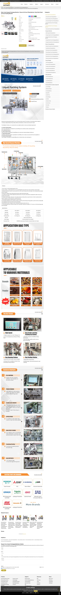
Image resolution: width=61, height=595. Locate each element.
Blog (37, 578)
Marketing (37, 592)
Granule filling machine (4, 581)
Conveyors (14, 584)
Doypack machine (15, 578)
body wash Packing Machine (13, 539)
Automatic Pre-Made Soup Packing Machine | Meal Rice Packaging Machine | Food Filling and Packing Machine (26, 525)
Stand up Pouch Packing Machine (6, 541)
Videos (38, 581)
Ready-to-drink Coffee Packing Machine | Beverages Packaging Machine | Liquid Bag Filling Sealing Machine (33, 525)
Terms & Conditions (12, 568)
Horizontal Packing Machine (9, 7)
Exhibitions (38, 584)
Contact (57, 4)
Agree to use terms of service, (8, 568)
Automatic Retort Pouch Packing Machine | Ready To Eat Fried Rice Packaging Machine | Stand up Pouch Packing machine (4, 525)
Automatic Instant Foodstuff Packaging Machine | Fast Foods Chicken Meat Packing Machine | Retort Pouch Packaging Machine (11, 525)
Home (22, 4)
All (4, 7)
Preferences (33, 592)
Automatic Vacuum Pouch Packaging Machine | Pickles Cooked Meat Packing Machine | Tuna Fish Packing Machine (18, 525)
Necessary (24, 592)
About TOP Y (51, 578)
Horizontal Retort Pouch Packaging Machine (21, 7)
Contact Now (23, 45)
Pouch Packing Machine (4, 539)
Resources (47, 4)
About (52, 4)
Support (41, 4)
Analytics (28, 592)
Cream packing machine (21, 539)
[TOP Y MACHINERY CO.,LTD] (6, 4)
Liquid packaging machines (38, 539)
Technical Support (27, 581)
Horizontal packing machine (29, 539)
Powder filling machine (16, 581)
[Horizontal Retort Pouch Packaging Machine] (30, 41)
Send (3, 570)
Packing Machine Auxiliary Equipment (5, 585)
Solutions (31, 4)
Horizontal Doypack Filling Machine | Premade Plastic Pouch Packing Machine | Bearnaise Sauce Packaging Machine (40, 525)
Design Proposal (27, 578)
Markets (36, 4)
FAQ (25, 584)
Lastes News (51, 581)
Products (25, 4)
